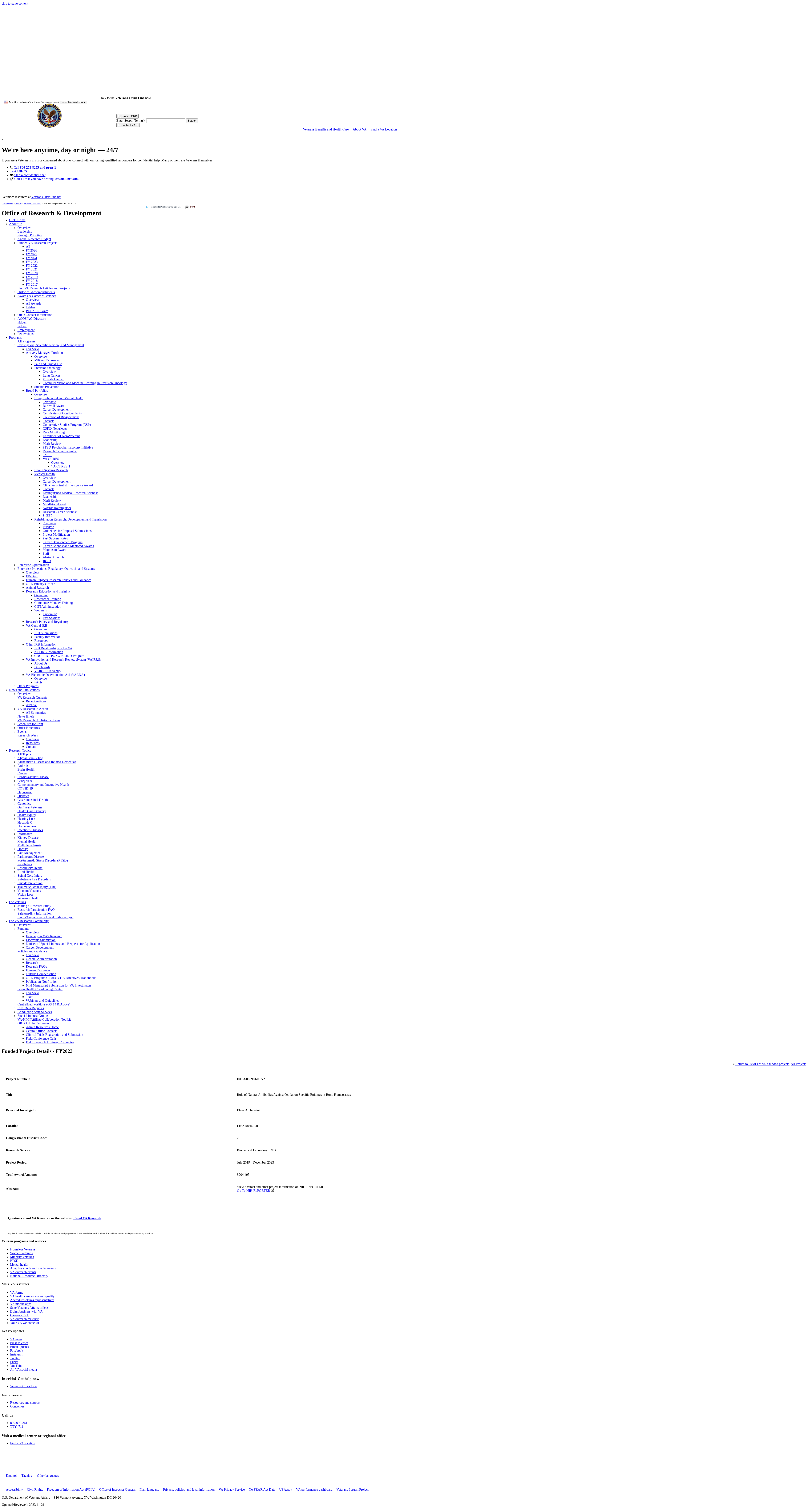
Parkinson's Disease (30, 856)
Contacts (48, 421)
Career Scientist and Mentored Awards (68, 546)
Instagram (16, 1354)
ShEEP (47, 455)
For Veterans (17, 902)
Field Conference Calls (41, 1038)
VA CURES (51, 459)
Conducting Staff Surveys (34, 1012)
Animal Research (37, 587)
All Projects (798, 1064)
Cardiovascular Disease (33, 777)
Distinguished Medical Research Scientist (70, 493)
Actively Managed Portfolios (45, 352)
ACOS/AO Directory (31, 318)
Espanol (11, 1475)
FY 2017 (32, 284)
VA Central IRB (36, 625)
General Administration (41, 959)
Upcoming (50, 614)
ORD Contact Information (34, 315)
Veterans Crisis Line (23, 1386)
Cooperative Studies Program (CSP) (67, 424)
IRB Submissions (45, 633)
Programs (15, 337)
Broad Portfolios (37, 390)
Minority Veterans (22, 1257)
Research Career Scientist (60, 451)
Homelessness (26, 826)
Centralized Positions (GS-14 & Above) (43, 1004)
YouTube (16, 1366)
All (28, 246)
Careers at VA (19, 1315)
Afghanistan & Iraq (30, 758)
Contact (31, 746)
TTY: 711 (16, 1426)
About (18, 203)
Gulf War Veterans (29, 807)
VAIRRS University (47, 671)
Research (32, 962)
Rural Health (26, 872)
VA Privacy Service (232, 1489)
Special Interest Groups (32, 1015)
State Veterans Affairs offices (29, 1307)
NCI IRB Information (48, 652)
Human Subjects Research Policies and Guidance (58, 580)
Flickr (14, 1362)
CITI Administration (47, 606)
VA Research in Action (32, 709)
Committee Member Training (53, 603)
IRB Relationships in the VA (53, 648)
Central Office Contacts (41, 1031)
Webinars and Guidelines (42, 1000)
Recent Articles (36, 701)
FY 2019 (32, 277)
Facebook (16, 1350)
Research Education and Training (48, 591)
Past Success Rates (55, 538)
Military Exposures (47, 360)
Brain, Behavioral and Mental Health (58, 398)
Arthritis (22, 765)
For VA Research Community (29, 921)
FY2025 (31, 254)
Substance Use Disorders (34, 879)
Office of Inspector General (117, 1489)
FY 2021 (32, 269)
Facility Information (47, 637)
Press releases (19, 1343)
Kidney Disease (28, 837)
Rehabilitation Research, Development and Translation (70, 519)
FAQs (38, 682)
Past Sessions (51, 618)
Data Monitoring (54, 432)
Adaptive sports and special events (33, 1268)
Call (35, 167)
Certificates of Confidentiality (62, 413)
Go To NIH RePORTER (253, 1190)
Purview (48, 527)
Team (29, 997)
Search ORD (129, 116)
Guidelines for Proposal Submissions (67, 531)
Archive (31, 705)
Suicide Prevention (46, 387)
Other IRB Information (41, 644)
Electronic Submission (41, 940)
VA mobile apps (20, 1304)
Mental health (19, 1264)
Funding (23, 928)
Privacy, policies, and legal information (189, 1489)
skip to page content (15, 3)
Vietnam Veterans (29, 890)
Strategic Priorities (29, 235)
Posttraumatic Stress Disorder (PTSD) (42, 860)
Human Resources (38, 970)
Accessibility (14, 1489)
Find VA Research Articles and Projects (43, 288)
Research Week (27, 735)
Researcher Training (47, 599)
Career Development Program (62, 542)
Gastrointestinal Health (32, 800)
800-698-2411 (19, 1423)
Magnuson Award (54, 549)
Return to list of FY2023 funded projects (762, 1064)
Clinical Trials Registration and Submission (54, 1034)
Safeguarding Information (34, 913)
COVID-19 (25, 788)
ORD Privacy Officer (40, 584)
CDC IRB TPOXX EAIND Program (59, 656)
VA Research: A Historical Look (38, 720)
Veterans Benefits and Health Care (326, 129)
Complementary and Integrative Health (43, 784)
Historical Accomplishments (36, 292)
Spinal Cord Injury (29, 875)
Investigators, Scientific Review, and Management (50, 345)
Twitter (15, 1358)
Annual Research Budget (34, 239)
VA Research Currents (32, 697)
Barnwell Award (54, 405)
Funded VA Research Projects (37, 243)
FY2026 (31, 250)
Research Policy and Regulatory (47, 621)
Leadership (24, 231)
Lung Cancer (51, 375)
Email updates (19, 1347)
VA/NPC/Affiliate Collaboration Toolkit (44, 1019)
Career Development (56, 409)
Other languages (47, 1475)
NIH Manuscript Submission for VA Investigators (59, 985)
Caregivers (24, 781)
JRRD (47, 561)
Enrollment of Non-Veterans (61, 436)
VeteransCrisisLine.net (46, 197)
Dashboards (42, 667)
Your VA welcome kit (24, 1323)
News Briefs (25, 716)
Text (18, 171)
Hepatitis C (24, 822)
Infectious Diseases (30, 830)
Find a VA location (22, 1443)
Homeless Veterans (22, 1249)
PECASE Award (37, 311)
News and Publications (24, 690)
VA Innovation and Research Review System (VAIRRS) (63, 659)
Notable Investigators (57, 508)
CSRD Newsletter (55, 428)
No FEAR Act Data (262, 1489)
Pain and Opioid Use (48, 364)
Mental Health (26, 841)
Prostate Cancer (53, 379)
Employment (26, 330)
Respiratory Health (30, 868)
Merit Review (52, 443)
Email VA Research (87, 1218)
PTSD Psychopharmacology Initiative (68, 447)
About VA (360, 129)
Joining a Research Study (34, 906)
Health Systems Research (51, 470)
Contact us (17, 1406)
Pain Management (29, 853)
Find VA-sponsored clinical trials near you (45, 917)
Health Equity (26, 815)
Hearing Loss (26, 818)
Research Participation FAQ (36, 909)
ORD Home (7, 203)
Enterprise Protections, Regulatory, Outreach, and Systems (56, 568)
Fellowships (25, 334)
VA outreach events (23, 1272)
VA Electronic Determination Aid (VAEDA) (55, 674)
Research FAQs (36, 966)
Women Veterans (21, 1253)
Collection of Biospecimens (61, 417)
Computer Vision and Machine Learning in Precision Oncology (85, 383)
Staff (46, 553)
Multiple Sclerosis (29, 845)
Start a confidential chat (29, 175)
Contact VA (128, 125)
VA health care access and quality (32, 1296)
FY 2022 (32, 265)
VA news (16, 1339)
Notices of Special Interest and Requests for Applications (63, 943)
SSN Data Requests (30, 1008)
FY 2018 (32, 280)
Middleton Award (54, 504)
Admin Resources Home (42, 1027)
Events (22, 731)
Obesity (22, 849)
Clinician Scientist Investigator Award (68, 485)
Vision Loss (25, 894)
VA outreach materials (24, 1319)
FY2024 (31, 258)
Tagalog (26, 1475)
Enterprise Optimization (33, 565)
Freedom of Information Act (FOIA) (71, 1489)
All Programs (26, 341)
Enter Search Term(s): (130, 120)
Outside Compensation (41, 974)
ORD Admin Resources (33, 1023)
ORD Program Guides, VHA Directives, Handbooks (61, 978)
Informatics (24, 834)
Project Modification (56, 534)
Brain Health (26, 769)
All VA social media (23, 1369)
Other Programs (28, 686)
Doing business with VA (26, 1311)
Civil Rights (35, 1489)
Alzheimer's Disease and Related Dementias (46, 762)
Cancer (22, 773)
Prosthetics (24, 864)
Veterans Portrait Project (352, 1489)
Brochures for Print (30, 724)
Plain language (149, 1489)
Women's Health (28, 898)
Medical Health (44, 474)
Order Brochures (28, 728)
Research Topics (20, 750)
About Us (15, 224)
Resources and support (25, 1402)
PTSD (14, 1260)
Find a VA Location (384, 129)
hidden (30, 307)
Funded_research (32, 203)
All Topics (24, 754)
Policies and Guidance (32, 951)
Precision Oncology (47, 368)
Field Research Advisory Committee (50, 1042)
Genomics (24, 803)
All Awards (33, 303)
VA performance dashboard (314, 1489)
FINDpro (32, 576)
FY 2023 (32, 262)
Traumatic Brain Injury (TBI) (36, 887)
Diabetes (23, 796)
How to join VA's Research (44, 936)
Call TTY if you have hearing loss (46, 179)
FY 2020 (32, 273)
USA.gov (285, 1489)
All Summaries (36, 712)
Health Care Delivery (31, 811)
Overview (24, 227)
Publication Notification (41, 981)
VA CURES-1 (60, 466)
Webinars (40, 610)
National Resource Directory (29, 1276)
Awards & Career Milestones (36, 296)
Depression (24, 792)
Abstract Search (53, 557)
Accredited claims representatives (32, 1300)
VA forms (16, 1292)
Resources (41, 640)
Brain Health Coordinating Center (39, 989)
